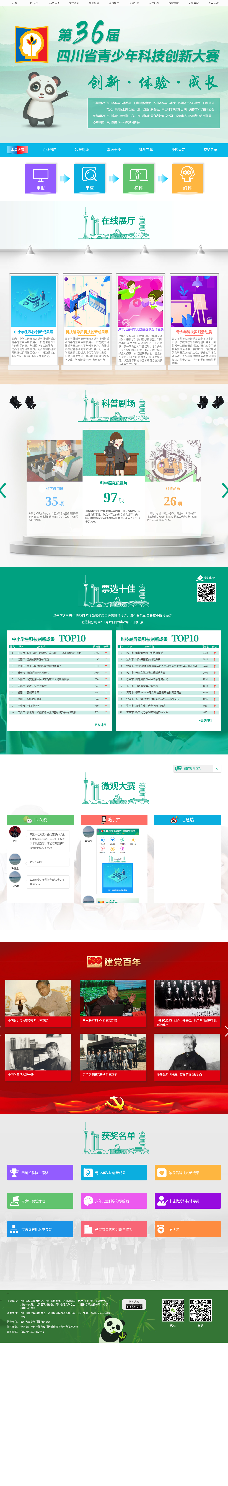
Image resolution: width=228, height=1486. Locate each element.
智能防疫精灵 (34, 699)
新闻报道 (94, 3)
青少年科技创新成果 (110, 1173)
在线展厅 (114, 3)
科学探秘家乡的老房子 (147, 659)
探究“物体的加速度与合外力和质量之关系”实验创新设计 (166, 666)
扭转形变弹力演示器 (146, 686)
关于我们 (34, 3)
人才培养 (154, 3)
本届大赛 (17, 150)
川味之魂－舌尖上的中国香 (150, 705)
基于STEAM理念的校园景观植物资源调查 (158, 692)
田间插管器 (33, 705)
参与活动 (214, 3)
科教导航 (174, 3)
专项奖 (174, 1229)
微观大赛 (178, 150)
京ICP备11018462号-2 (32, 1331)
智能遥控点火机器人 (38, 672)
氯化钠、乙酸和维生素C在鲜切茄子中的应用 (51, 712)
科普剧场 (82, 150)
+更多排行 (99, 724)
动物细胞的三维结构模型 (149, 653)
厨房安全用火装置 (37, 686)
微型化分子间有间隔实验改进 (151, 712)
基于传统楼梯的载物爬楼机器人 (44, 666)
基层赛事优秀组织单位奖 (113, 1229)
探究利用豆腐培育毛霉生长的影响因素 (48, 679)
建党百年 (146, 150)
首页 (14, 3)
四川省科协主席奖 (34, 1173)
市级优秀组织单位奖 (36, 1229)
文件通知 (74, 3)
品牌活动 (54, 3)
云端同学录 (33, 692)
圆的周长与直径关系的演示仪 (151, 679)
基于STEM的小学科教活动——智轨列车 (157, 699)
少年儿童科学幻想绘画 (112, 1201)
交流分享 (134, 3)
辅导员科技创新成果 (184, 1173)
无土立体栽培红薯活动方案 (150, 672)
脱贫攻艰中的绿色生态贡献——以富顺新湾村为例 (54, 653)
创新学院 (194, 3)
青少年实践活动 (33, 1201)
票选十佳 (114, 150)
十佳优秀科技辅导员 (184, 1201)
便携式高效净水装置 (38, 659)
